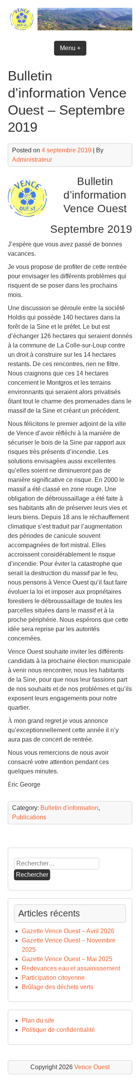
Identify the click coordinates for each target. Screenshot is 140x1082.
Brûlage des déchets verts (57, 987)
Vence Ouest (92, 1067)
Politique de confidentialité (58, 1029)
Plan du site (38, 1020)
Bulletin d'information (69, 808)
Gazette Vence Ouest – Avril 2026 (68, 931)
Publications (29, 817)
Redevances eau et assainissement (71, 968)
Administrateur (32, 159)
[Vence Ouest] (70, 28)
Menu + (70, 48)
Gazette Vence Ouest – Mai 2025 (67, 959)
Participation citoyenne (53, 977)
